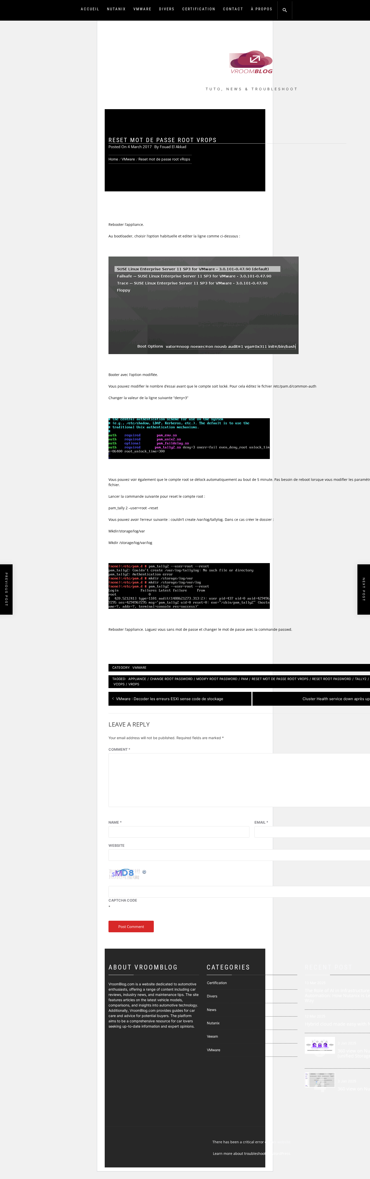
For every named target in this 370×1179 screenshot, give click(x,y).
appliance (137, 679)
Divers (167, 9)
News (211, 1009)
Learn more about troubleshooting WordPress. (252, 1153)
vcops (119, 684)
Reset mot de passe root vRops (280, 679)
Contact (233, 9)
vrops (133, 684)
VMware (142, 9)
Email (261, 822)
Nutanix (116, 9)
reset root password (331, 679)
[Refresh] (144, 871)
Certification (198, 9)
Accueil (90, 9)
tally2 (360, 679)
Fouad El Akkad (173, 146)
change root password (171, 679)
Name (115, 822)
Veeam (212, 1036)
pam (244, 679)
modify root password (216, 679)
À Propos (262, 9)
